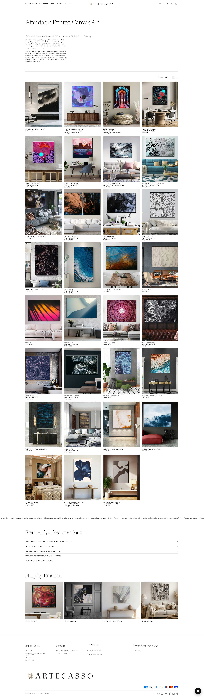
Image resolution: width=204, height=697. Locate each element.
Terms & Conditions (63, 653)
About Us (29, 650)
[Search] (167, 3)
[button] (167, 77)
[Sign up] (176, 651)
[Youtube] (166, 693)
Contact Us (30, 660)
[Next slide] (98, 104)
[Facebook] (158, 693)
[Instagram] (162, 693)
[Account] (171, 3)
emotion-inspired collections (52, 57)
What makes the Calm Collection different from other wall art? (49, 541)
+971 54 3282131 (96, 650)
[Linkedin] (173, 693)
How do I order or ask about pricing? (39, 561)
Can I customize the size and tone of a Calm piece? (43, 551)
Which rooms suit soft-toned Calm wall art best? (43, 556)
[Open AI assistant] (198, 691)
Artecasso (33, 693)
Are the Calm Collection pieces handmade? (41, 546)
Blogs (28, 657)
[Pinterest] (177, 693)
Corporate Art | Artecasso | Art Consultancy (37, 654)
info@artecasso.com (96, 654)
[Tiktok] (170, 693)
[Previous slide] (67, 104)
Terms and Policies (43, 693)
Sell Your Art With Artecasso (66, 650)
